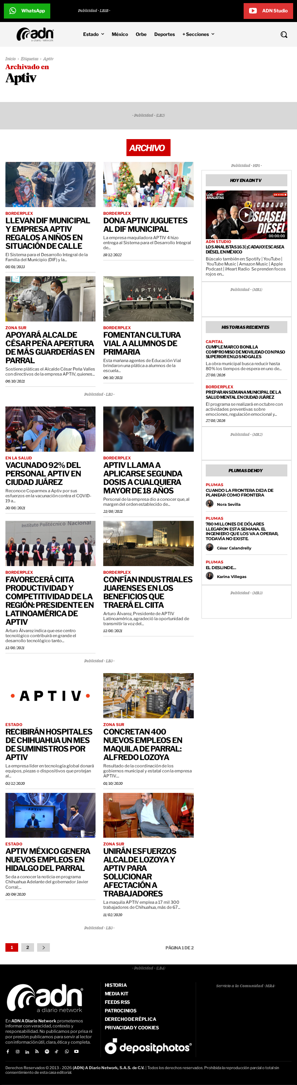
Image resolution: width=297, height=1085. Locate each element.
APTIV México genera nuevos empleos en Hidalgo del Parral (47, 860)
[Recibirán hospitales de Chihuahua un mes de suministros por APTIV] (50, 695)
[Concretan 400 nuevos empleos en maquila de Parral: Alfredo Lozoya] (148, 695)
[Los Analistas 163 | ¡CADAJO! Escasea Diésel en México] (246, 215)
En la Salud (18, 458)
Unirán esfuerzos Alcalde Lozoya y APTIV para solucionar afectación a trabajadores (139, 872)
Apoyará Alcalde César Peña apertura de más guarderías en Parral (49, 347)
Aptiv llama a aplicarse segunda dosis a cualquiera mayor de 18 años (142, 478)
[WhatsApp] (66, 1052)
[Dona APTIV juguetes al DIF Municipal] (148, 184)
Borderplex (19, 213)
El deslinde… (221, 567)
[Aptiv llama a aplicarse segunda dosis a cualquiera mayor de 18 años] (148, 429)
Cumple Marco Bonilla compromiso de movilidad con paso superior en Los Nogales (245, 351)
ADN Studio (218, 241)
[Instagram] (17, 1052)
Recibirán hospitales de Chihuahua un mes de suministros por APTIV (48, 744)
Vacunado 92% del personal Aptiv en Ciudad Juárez (43, 474)
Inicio (10, 59)
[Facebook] (7, 1052)
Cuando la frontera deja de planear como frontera (239, 493)
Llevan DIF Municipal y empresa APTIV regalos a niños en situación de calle (47, 233)
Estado (13, 724)
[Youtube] (76, 1052)
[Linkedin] (27, 1052)
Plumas (214, 485)
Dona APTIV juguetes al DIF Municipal (145, 225)
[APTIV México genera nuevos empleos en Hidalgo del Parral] (50, 815)
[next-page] (43, 947)
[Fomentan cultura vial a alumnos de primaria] (148, 298)
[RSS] (37, 1052)
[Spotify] (47, 1052)
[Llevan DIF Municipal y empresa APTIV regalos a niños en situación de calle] (50, 184)
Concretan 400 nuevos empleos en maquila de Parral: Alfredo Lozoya (142, 744)
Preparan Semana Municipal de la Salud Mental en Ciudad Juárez (243, 394)
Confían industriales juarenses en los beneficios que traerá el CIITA (148, 592)
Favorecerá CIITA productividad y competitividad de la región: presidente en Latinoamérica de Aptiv (49, 601)
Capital (214, 341)
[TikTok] (57, 1052)
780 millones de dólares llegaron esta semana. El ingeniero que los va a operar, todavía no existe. (242, 531)
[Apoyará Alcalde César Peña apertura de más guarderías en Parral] (50, 298)
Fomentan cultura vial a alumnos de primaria (142, 343)
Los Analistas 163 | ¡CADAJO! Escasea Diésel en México (245, 249)
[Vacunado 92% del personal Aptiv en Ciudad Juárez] (50, 429)
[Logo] (37, 34)
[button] (260, 34)
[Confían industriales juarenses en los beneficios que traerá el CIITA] (148, 543)
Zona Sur (15, 327)
